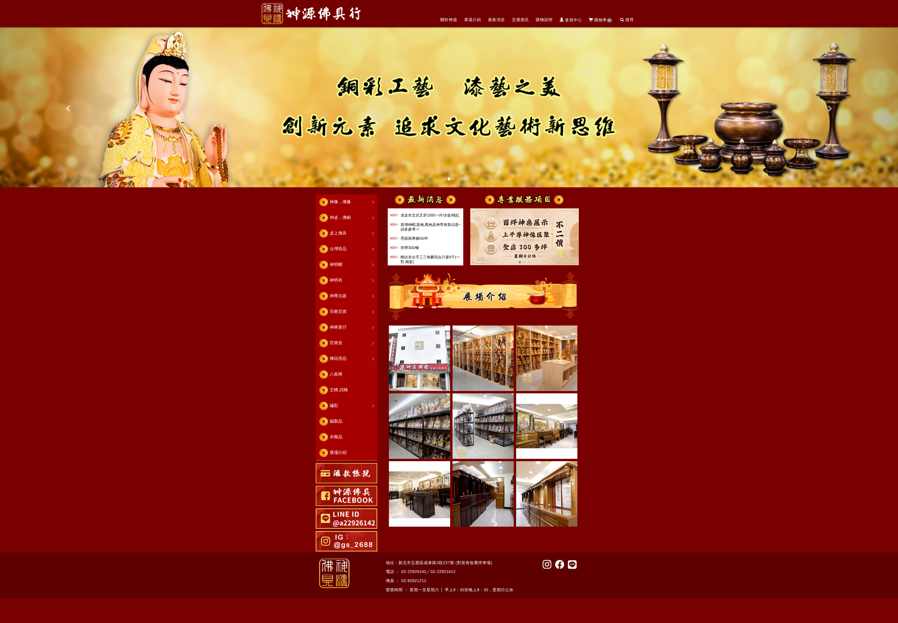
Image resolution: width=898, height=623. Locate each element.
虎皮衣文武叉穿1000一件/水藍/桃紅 (430, 215)
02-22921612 (443, 571)
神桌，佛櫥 (340, 217)
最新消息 (496, 20)
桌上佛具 (338, 233)
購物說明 (544, 20)
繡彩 (334, 405)
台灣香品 (338, 248)
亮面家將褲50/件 (414, 238)
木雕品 (336, 437)
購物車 (602, 20)
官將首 (336, 342)
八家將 (336, 374)
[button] (67, 107)
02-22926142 (413, 571)
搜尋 (629, 20)
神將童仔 (338, 327)
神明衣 (336, 280)
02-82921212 (413, 581)
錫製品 (336, 421)
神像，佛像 (340, 201)
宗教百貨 (338, 311)
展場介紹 (472, 20)
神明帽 (336, 264)
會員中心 (573, 20)
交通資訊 (520, 20)
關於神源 (448, 20)
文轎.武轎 (339, 390)
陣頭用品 (338, 358)
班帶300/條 (410, 248)
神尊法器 (338, 295)
